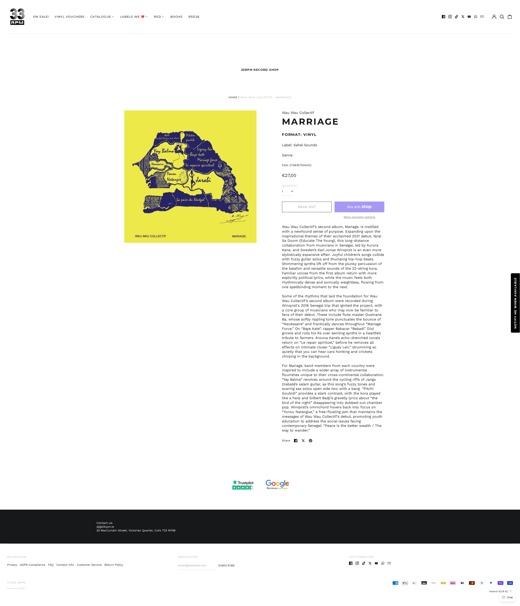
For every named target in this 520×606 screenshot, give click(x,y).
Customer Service (89, 564)
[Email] (482, 17)
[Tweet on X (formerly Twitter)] (303, 441)
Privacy (12, 564)
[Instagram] (450, 17)
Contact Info (65, 564)
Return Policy (113, 564)
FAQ (50, 564)
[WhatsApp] (476, 17)
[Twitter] (463, 17)
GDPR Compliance (32, 564)
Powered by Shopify (16, 588)
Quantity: (290, 185)
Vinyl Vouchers (70, 17)
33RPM (21, 582)
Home (233, 97)
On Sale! (41, 17)
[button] (502, 16)
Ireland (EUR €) (499, 591)
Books (176, 17)
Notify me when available (515, 303)
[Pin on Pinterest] (310, 441)
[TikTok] (456, 17)
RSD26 (194, 17)
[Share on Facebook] (296, 441)
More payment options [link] (359, 217)
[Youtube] (469, 17)
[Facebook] (443, 17)
